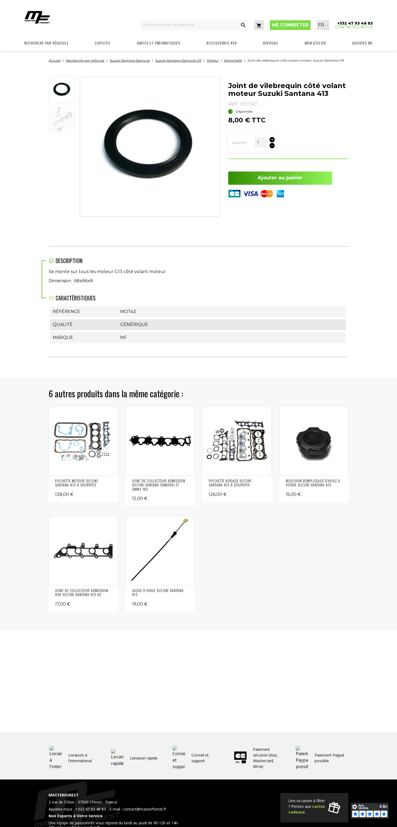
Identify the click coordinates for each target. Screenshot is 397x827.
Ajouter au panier (280, 178)
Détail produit (83, 440)
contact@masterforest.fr (144, 809)
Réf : (233, 104)
